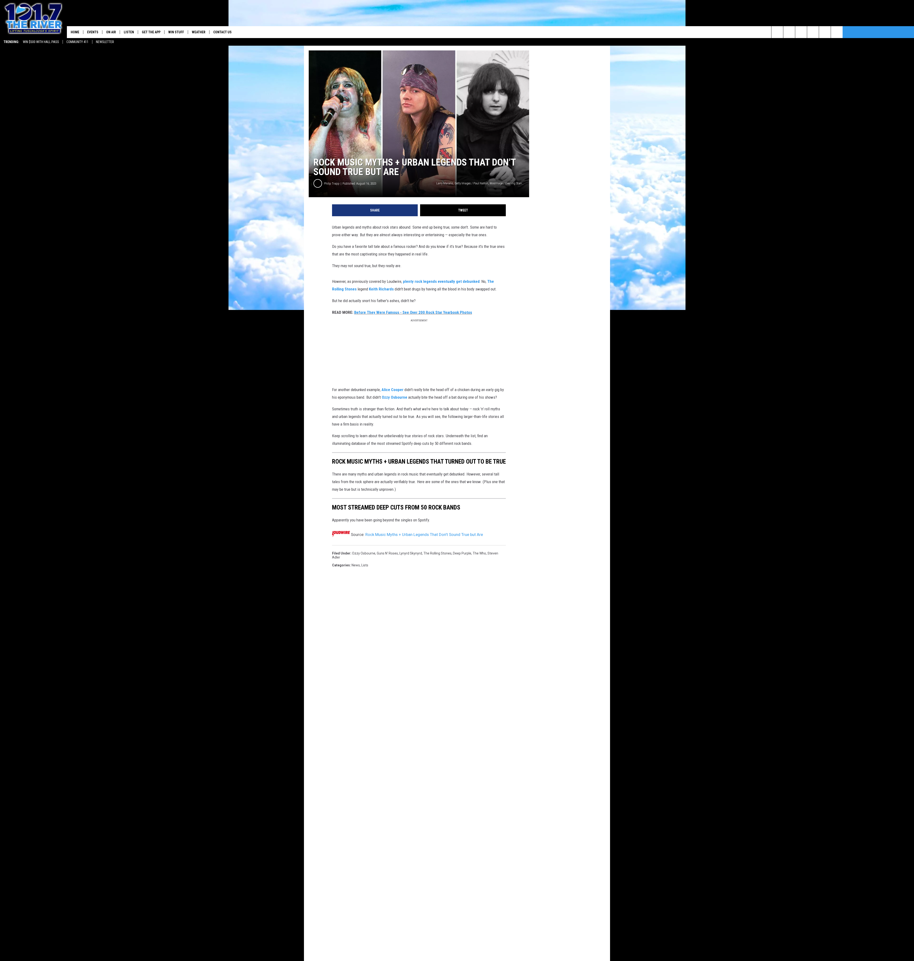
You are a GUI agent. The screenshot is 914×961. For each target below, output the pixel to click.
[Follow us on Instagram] (813, 32)
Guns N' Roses (387, 553)
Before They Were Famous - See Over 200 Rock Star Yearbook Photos (413, 312)
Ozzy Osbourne (394, 397)
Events (92, 32)
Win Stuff (176, 32)
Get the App (151, 32)
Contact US (222, 32)
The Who (479, 553)
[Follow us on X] (837, 32)
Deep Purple (462, 553)
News (356, 565)
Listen (129, 32)
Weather (198, 32)
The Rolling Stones (437, 553)
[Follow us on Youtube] (825, 32)
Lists (364, 565)
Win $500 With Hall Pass (41, 42)
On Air (111, 32)
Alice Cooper (392, 389)
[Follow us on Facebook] (801, 32)
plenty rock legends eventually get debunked (441, 281)
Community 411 (77, 42)
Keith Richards (381, 289)
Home (75, 32)
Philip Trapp (331, 183)
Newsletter (105, 42)
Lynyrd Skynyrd (410, 553)
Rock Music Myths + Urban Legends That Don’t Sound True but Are (424, 534)
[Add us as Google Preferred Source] (789, 32)
